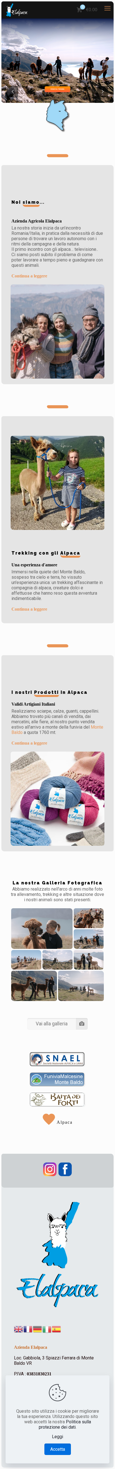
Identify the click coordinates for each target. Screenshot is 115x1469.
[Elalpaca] (17, 10)
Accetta (57, 1449)
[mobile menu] (107, 8)
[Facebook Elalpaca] (65, 1175)
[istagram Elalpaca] (50, 1175)
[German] (37, 1329)
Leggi (57, 1436)
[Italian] (47, 1329)
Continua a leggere (29, 276)
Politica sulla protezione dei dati (65, 1424)
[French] (28, 1329)
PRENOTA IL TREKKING (57, 89)
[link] (57, 1059)
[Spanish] (56, 1329)
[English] (18, 1329)
